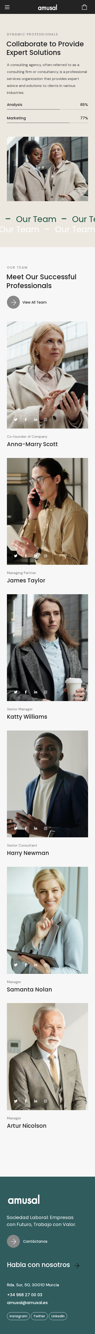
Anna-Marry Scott (32, 444)
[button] (84, 7)
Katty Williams (27, 717)
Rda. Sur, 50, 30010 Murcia (33, 1285)
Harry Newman (28, 853)
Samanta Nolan (29, 989)
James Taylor (26, 580)
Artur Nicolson (27, 1126)
